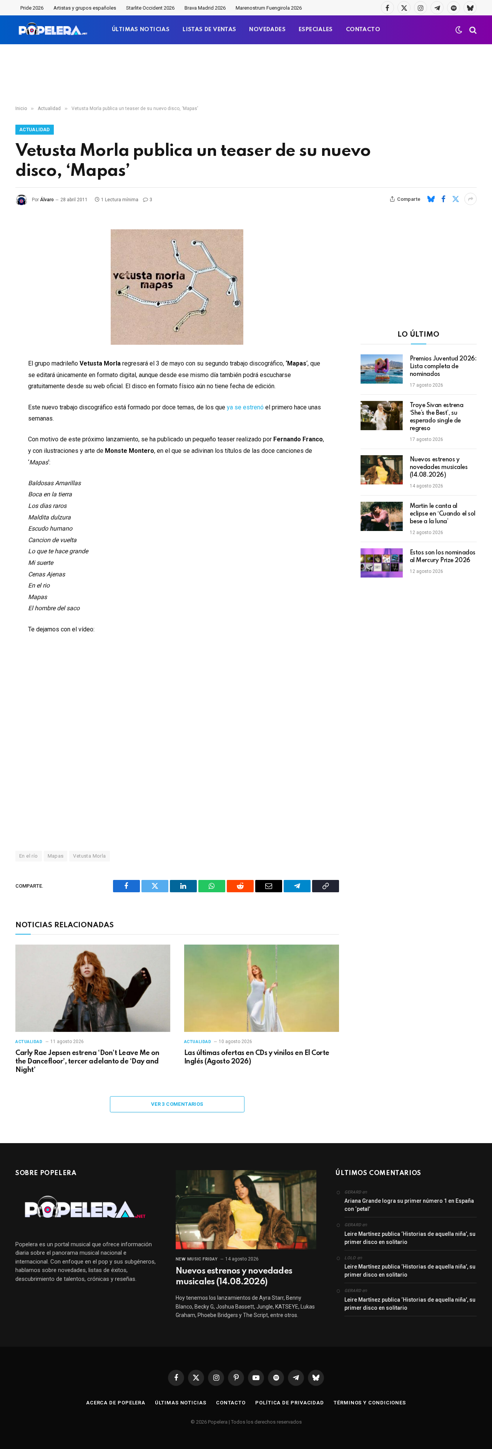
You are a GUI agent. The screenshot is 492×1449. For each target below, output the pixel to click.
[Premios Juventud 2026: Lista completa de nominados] (382, 369)
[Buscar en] (472, 29)
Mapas (56, 856)
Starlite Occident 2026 (150, 8)
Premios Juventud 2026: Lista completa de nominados (443, 366)
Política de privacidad (289, 1403)
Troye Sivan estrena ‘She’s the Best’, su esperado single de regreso (437, 417)
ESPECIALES (316, 29)
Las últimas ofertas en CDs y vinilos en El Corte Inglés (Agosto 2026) (256, 1057)
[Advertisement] (246, 75)
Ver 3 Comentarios (177, 1104)
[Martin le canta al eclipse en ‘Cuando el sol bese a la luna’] (382, 516)
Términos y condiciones (370, 1403)
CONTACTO (363, 29)
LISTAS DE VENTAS (209, 29)
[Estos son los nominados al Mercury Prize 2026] (382, 563)
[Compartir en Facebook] (443, 199)
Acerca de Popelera (115, 1403)
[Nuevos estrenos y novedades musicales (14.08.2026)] (382, 469)
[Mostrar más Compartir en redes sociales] (470, 199)
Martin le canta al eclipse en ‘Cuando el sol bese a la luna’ (443, 514)
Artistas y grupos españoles (84, 8)
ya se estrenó (245, 407)
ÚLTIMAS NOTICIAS (141, 29)
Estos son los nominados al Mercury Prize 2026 (442, 557)
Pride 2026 (31, 8)
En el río (28, 856)
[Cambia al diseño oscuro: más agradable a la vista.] (459, 30)
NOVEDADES (267, 29)
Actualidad (34, 129)
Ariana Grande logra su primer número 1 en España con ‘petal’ (409, 1205)
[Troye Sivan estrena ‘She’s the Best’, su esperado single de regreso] (382, 415)
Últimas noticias (180, 1403)
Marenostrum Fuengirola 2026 (269, 8)
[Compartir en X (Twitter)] (455, 199)
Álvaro (47, 199)
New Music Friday (197, 1259)
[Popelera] (53, 29)
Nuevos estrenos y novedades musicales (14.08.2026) (439, 467)
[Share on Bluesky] (431, 199)
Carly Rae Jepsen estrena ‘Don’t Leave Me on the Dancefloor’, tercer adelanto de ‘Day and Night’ (87, 1061)
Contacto (231, 1403)
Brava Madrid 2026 (205, 8)
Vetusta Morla (89, 856)
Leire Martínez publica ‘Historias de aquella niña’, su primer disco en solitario (409, 1238)
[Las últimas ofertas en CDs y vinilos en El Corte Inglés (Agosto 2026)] (261, 988)
